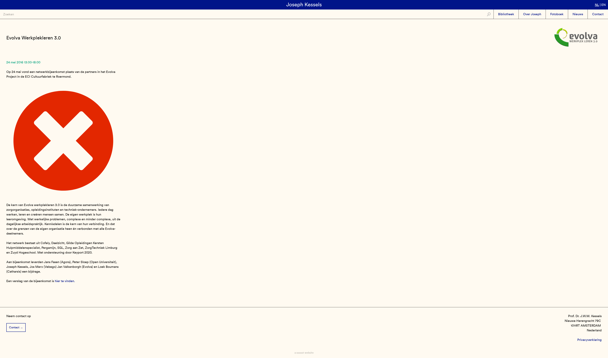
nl (597, 5)
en (603, 5)
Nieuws (578, 14)
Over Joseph (532, 14)
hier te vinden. (65, 281)
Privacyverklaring (589, 340)
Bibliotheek (506, 14)
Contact (598, 14)
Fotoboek (557, 14)
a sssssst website (304, 352)
